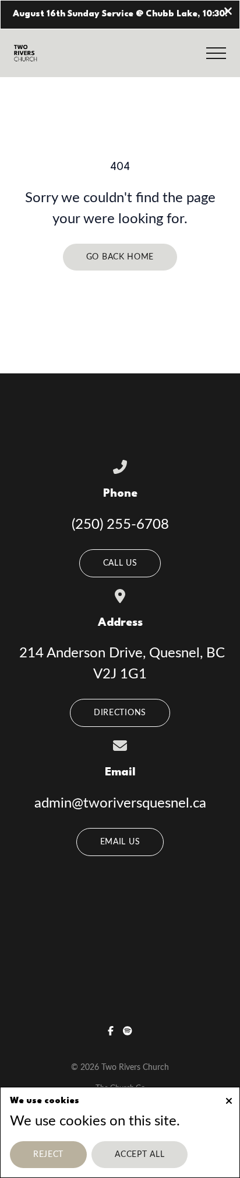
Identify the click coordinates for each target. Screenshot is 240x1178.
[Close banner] (228, 12)
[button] (216, 53)
